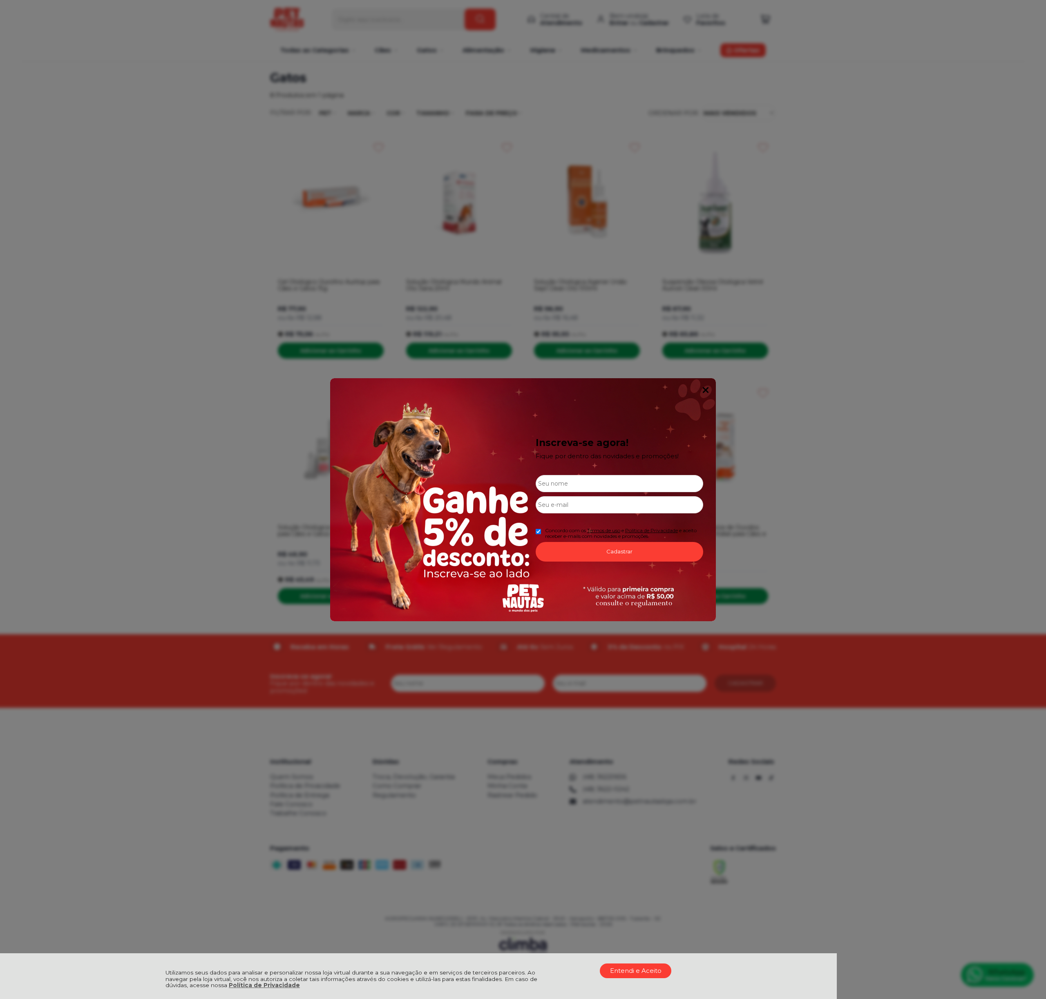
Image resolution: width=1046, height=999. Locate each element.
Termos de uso (603, 530)
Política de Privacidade (264, 985)
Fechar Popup (706, 390)
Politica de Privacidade (651, 530)
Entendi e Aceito (636, 970)
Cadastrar (619, 551)
